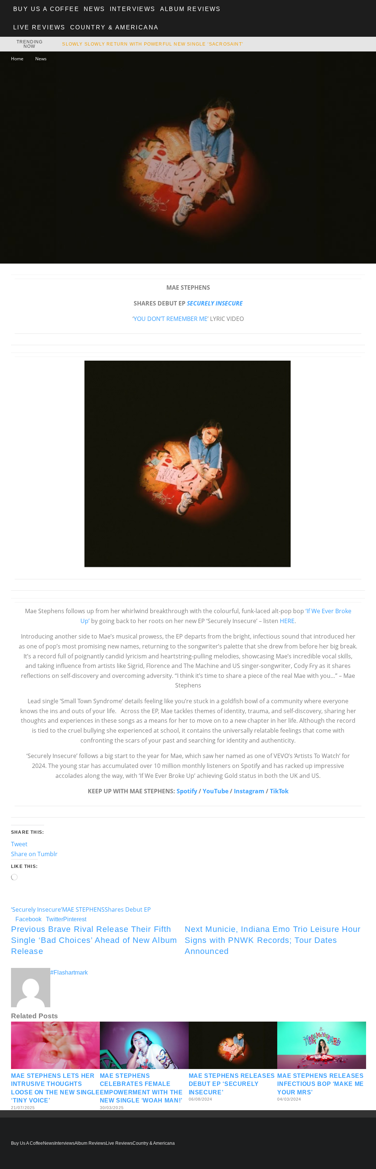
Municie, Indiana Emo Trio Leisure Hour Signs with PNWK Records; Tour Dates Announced (273, 940)
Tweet (19, 844)
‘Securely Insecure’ (36, 909)
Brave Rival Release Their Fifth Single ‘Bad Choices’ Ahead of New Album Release (94, 940)
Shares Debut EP (128, 909)
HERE (287, 621)
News (94, 9)
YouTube (215, 791)
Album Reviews (190, 9)
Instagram (249, 791)
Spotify (187, 791)
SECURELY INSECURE (215, 303)
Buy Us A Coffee (46, 9)
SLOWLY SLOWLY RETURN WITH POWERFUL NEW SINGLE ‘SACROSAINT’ (152, 44)
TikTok (279, 791)
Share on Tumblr (34, 854)
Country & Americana (114, 27)
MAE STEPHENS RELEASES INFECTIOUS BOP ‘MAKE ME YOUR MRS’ (320, 1084)
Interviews (133, 9)
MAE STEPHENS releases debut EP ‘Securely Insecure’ (232, 1084)
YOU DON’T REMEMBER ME (170, 319)
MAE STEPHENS (83, 909)
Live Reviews (39, 27)
